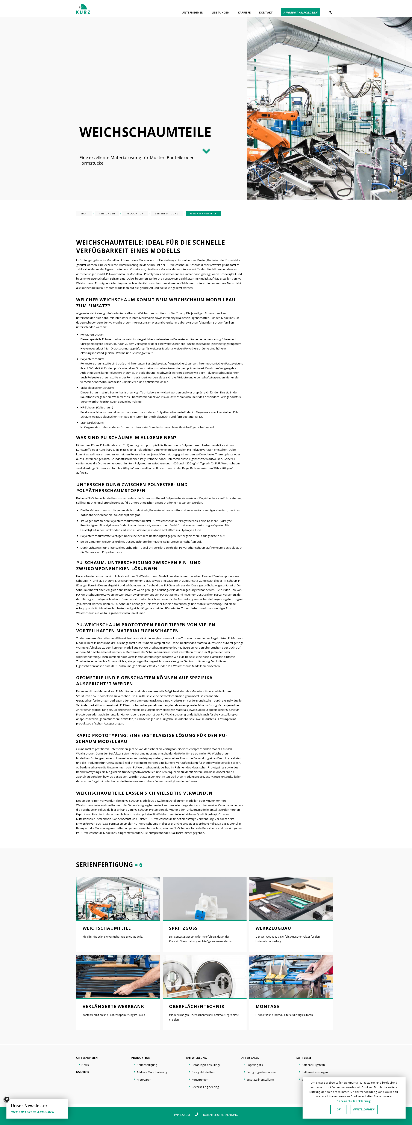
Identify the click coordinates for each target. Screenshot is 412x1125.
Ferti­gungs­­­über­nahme (261, 1072)
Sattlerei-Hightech (313, 1065)
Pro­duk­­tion (140, 1058)
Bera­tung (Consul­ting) (206, 1065)
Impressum (182, 1115)
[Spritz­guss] (205, 898)
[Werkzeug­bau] (291, 898)
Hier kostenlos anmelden (33, 1112)
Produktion (135, 213)
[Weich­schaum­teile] (118, 898)
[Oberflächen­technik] (205, 976)
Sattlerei (303, 1058)
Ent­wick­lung (196, 1058)
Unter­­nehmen (87, 1058)
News (85, 1065)
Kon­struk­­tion (200, 1079)
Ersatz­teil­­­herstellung (260, 1079)
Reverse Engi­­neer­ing (205, 1087)
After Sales (250, 1058)
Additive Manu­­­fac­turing (152, 1072)
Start (84, 213)
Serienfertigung (167, 213)
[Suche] (330, 12)
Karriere (82, 1072)
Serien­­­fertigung (147, 1065)
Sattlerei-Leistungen (315, 1072)
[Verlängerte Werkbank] (118, 976)
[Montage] (291, 976)
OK (338, 1109)
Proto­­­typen (144, 1079)
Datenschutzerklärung (220, 1115)
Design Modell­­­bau (203, 1072)
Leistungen (107, 213)
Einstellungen (364, 1109)
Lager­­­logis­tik (255, 1065)
